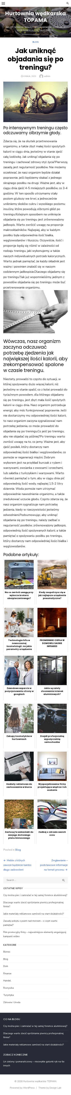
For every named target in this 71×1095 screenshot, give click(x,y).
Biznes (6, 951)
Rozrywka (8, 987)
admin (47, 76)
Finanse (7, 973)
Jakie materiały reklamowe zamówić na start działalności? (33, 913)
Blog (35, 42)
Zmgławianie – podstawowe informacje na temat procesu (54, 865)
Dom (5, 966)
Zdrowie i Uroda (11, 1002)
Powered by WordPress (22, 1087)
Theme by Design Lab (49, 1087)
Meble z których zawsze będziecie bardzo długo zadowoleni (17, 865)
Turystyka (8, 995)
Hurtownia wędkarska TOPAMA (35, 17)
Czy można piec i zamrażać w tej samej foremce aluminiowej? (35, 895)
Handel (7, 980)
